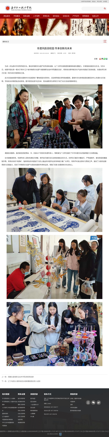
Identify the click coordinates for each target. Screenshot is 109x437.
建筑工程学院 (21, 404)
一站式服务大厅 (34, 404)
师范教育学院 (21, 401)
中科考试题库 (73, 407)
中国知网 (4, 425)
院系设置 (26, 16)
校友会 (93, 1)
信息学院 (20, 419)
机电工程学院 (21, 410)
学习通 (32, 416)
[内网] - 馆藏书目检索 (75, 398)
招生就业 (56, 16)
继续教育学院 (21, 422)
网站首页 (7, 16)
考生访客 (99, 1)
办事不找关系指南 (86, 1)
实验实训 (66, 16)
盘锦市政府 (5, 413)
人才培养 (36, 16)
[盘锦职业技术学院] (18, 8)
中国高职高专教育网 (7, 419)
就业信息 (32, 407)
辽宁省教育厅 (5, 416)
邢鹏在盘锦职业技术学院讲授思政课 (21, 377)
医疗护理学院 (21, 398)
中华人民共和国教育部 (8, 422)
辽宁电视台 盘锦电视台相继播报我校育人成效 (24, 381)
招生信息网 (33, 401)
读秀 (71, 404)
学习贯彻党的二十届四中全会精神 (9, 403)
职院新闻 (85, 16)
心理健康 (32, 413)
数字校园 (32, 398)
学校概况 (17, 16)
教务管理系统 (33, 410)
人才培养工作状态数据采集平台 (9, 409)
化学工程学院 (21, 416)
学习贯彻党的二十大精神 (8, 398)
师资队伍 (46, 16)
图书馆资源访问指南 (75, 410)
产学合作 (76, 16)
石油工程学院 (21, 413)
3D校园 (105, 1)
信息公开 (95, 16)
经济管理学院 (21, 407)
